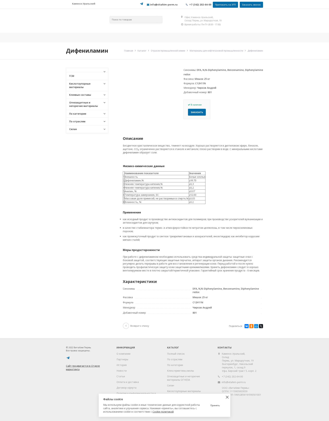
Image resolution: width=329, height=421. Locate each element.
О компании (123, 353)
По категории (77, 113)
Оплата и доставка (128, 382)
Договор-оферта (126, 387)
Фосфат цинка (206, 37)
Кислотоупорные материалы (79, 85)
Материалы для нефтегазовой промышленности (216, 50)
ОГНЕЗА (183, 37)
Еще (253, 37)
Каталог (142, 50)
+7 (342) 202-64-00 (200, 4)
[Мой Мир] (256, 326)
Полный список (176, 353)
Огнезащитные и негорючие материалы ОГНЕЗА (183, 378)
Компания (96, 37)
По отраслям (123, 37)
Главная (75, 37)
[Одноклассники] (251, 326)
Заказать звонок (251, 4)
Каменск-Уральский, (233, 353)
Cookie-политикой (163, 411)
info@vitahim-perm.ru (234, 382)
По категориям (155, 37)
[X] (261, 326)
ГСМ (71, 76)
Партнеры (122, 359)
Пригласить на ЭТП (225, 4)
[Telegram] (141, 5)
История (122, 365)
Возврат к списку (139, 325)
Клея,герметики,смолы (180, 370)
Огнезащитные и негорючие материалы (83, 104)
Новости (122, 370)
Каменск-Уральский (83, 3)
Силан (73, 129)
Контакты (232, 37)
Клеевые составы (80, 94)
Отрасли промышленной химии (168, 50)
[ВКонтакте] (247, 326)
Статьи (121, 376)
